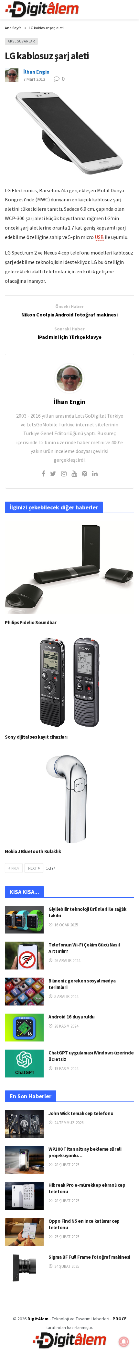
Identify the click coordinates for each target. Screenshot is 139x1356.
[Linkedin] (95, 473)
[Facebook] (43, 473)
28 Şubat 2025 (66, 1165)
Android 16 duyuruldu (71, 1017)
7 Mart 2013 (34, 79)
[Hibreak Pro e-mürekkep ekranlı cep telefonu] (24, 1196)
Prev (15, 868)
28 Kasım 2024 (66, 1026)
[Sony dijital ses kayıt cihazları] (69, 682)
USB (99, 237)
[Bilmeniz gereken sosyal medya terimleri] (24, 991)
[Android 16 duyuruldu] (24, 1027)
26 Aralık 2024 (67, 960)
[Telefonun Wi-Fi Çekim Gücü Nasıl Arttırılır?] (24, 955)
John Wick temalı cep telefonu (80, 1113)
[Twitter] (53, 473)
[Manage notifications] (124, 1342)
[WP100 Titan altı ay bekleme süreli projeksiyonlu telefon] (24, 1160)
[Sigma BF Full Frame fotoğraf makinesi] (24, 1268)
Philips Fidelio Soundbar (31, 622)
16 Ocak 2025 (66, 925)
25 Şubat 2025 (66, 1237)
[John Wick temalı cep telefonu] (24, 1124)
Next (32, 868)
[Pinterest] (84, 473)
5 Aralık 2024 (66, 996)
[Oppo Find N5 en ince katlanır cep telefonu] (24, 1232)
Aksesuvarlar (21, 41)
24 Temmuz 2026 (68, 1122)
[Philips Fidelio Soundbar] (69, 567)
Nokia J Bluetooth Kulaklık (33, 851)
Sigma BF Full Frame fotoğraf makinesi (89, 1257)
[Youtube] (74, 473)
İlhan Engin (36, 71)
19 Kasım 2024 (66, 1068)
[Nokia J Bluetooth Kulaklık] (69, 796)
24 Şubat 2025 (66, 1266)
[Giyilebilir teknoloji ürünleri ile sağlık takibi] (24, 920)
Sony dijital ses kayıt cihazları (36, 737)
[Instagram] (64, 473)
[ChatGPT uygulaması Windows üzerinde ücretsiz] (24, 1063)
